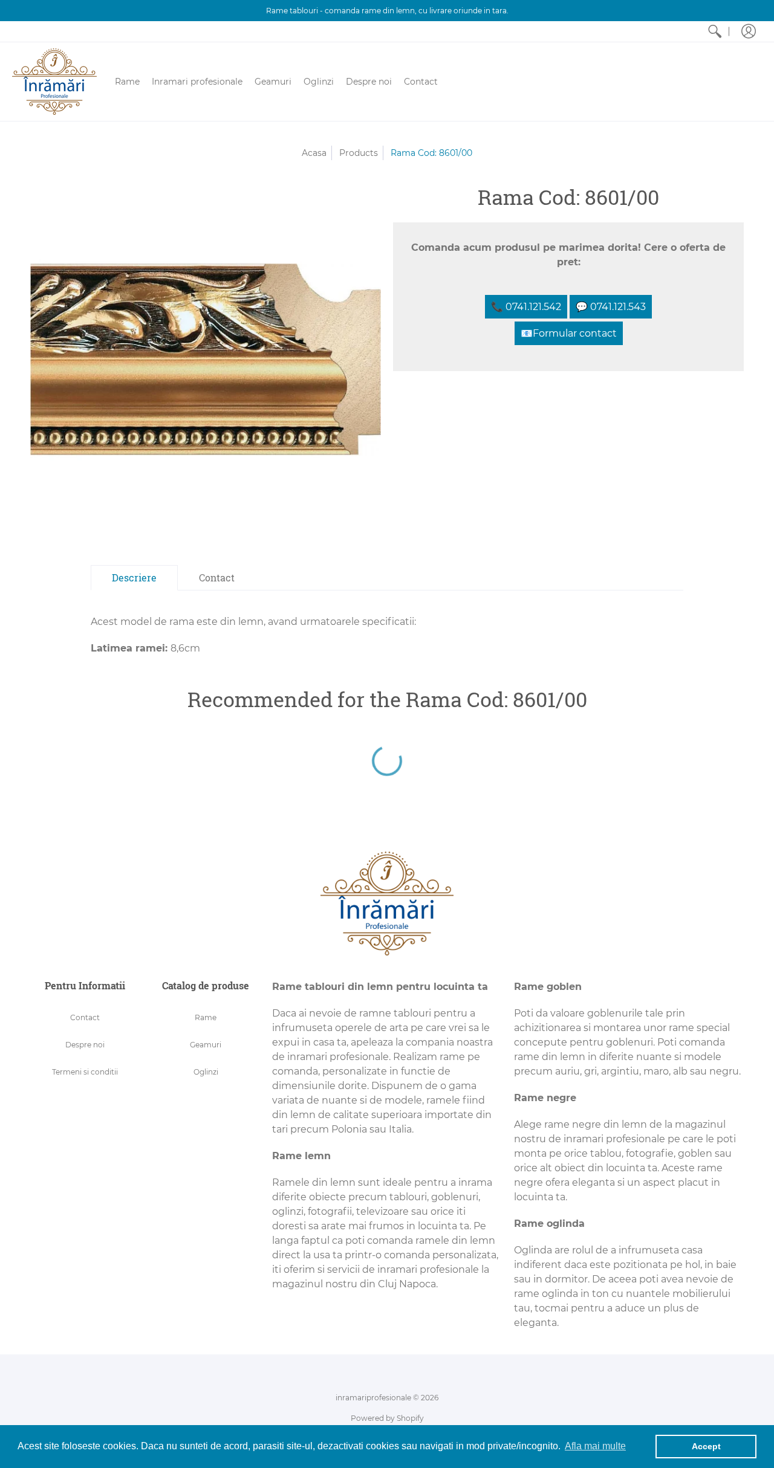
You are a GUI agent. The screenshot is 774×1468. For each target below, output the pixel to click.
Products (358, 152)
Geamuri (205, 1044)
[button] (748, 31)
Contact (85, 1017)
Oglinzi (206, 1071)
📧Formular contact (569, 333)
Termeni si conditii (85, 1071)
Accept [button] (706, 1446)
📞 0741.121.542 (526, 306)
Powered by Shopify (387, 1418)
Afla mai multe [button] (595, 1446)
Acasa (314, 152)
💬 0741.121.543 (611, 306)
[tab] (134, 577)
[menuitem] (714, 31)
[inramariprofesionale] (54, 81)
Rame (205, 1017)
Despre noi (85, 1044)
